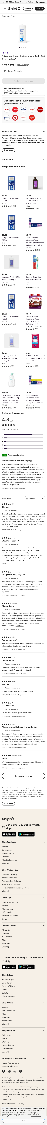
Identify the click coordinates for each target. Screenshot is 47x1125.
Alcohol (5, 847)
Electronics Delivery (11, 884)
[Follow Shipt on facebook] (3, 1071)
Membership (7, 909)
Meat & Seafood (9, 860)
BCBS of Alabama (10, 1066)
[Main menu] (4, 8)
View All (5, 863)
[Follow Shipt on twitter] (20, 1071)
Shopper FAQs (8, 996)
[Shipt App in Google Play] (26, 834)
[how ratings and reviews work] (18, 429)
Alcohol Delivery (9, 878)
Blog (4, 940)
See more (14, 526)
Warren (5, 1042)
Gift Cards (7, 912)
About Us (6, 930)
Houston (6, 1017)
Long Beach (7, 1049)
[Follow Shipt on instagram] (9, 1071)
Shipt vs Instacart (10, 916)
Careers (5, 933)
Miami (4, 1014)
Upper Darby (8, 1045)
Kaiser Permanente (10, 1063)
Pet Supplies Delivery (11, 881)
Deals (4, 919)
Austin (5, 1007)
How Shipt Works (10, 902)
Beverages (7, 850)
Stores (5, 906)
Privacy (21, 1104)
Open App (40, 2)
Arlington (6, 1035)
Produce (5, 857)
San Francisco (8, 1011)
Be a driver (7, 983)
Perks (4, 990)
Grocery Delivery (9, 874)
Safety (5, 993)
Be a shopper (8, 980)
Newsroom (7, 937)
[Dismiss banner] (3, 2)
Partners (6, 943)
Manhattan (7, 1021)
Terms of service (8, 1104)
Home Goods (8, 853)
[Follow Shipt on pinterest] (14, 1071)
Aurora (5, 1039)
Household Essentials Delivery (15, 888)
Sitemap (6, 947)
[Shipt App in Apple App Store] (9, 834)
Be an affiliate (8, 986)
